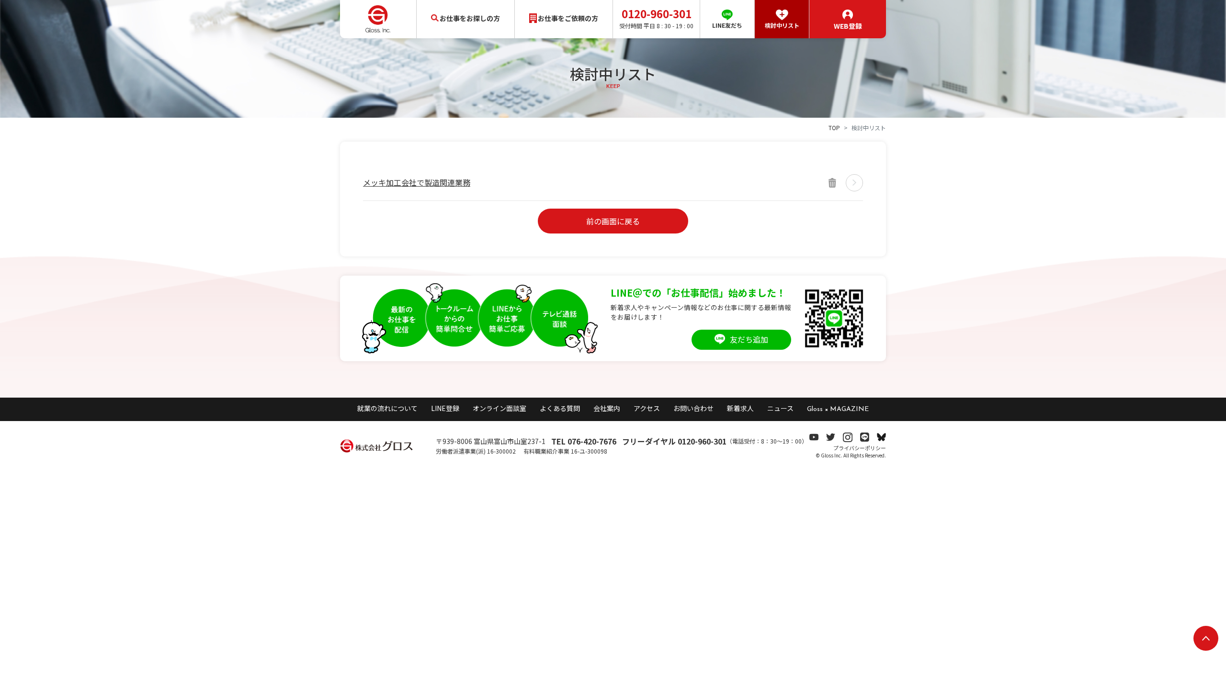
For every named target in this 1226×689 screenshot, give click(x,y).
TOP (834, 127)
